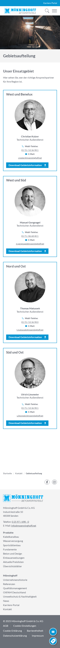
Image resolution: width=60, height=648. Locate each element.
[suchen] (46, 10)
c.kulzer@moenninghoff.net (30, 158)
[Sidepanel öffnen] (53, 632)
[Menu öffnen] (54, 10)
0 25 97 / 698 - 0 (20, 521)
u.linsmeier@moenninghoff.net (30, 416)
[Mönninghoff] (20, 10)
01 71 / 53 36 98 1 (29, 408)
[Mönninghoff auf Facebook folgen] (47, 482)
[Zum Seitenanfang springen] (7, 641)
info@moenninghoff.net (23, 525)
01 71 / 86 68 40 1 (29, 236)
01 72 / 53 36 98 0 (29, 322)
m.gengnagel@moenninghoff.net (30, 244)
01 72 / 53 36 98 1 (29, 150)
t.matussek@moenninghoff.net (30, 330)
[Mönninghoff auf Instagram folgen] (54, 482)
